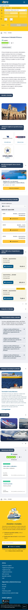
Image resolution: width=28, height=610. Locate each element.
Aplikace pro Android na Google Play (5, 603)
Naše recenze (5, 574)
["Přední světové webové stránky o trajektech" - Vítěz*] (5, 2)
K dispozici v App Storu (5, 601)
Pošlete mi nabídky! (15, 546)
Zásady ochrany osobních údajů (15, 550)
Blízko (24, 606)
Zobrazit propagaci (14, 188)
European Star (18, 439)
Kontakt (4, 586)
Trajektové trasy (6, 570)
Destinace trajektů (7, 565)
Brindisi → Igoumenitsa (19, 213)
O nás (3, 589)
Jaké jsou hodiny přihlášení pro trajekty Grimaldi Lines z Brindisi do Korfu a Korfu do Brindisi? (12, 340)
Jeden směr (8, 8)
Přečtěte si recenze (7, 47)
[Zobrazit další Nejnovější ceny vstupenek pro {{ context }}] (25, 303)
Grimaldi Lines (22, 215)
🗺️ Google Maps (6, 409)
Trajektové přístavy (7, 572)
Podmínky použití (6, 591)
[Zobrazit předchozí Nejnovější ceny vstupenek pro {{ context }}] (22, 303)
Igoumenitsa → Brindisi (9, 274)
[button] (14, 206)
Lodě (3, 578)
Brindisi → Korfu (21, 225)
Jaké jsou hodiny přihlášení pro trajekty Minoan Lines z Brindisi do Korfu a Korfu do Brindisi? (12, 356)
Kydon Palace (9, 427)
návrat (3, 8)
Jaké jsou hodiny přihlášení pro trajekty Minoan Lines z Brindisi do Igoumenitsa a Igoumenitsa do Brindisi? (12, 348)
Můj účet (4, 584)
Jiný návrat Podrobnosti (16, 8)
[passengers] (22, 443)
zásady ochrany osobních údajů (9, 607)
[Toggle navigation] (24, 2)
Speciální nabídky (6, 576)
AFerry (4, 563)
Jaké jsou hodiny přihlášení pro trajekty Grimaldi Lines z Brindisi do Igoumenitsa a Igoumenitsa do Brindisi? (12, 331)
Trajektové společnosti (8, 567)
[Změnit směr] (26, 10)
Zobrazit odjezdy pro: (7, 203)
